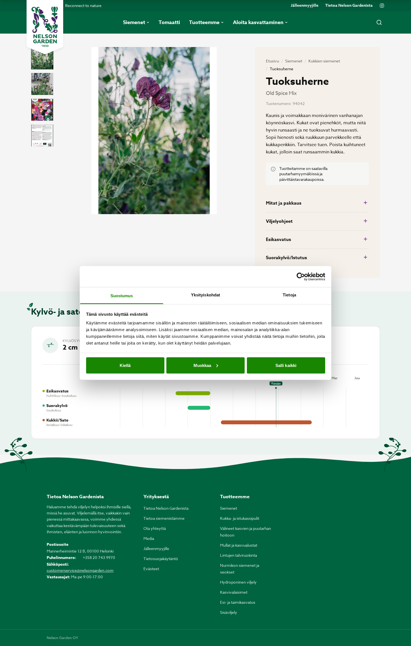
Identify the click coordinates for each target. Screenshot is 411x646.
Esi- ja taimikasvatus (237, 602)
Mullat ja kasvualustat (238, 545)
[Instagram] (381, 5)
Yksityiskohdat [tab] (205, 294)
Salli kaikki (285, 365)
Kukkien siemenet (324, 61)
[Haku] (379, 22)
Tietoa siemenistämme (164, 518)
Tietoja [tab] (289, 294)
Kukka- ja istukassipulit (239, 518)
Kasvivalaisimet (233, 592)
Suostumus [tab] (121, 295)
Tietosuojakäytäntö (160, 558)
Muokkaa (202, 365)
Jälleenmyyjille (304, 5)
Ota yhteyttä (154, 528)
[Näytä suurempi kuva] (154, 130)
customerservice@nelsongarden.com (80, 570)
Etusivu (272, 61)
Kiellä (125, 365)
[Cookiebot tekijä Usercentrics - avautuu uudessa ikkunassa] (300, 276)
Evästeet (151, 568)
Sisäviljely (228, 612)
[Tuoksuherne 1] (42, 58)
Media (148, 538)
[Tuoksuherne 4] (42, 135)
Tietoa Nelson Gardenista (349, 5)
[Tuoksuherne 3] (42, 110)
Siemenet (293, 61)
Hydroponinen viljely (238, 582)
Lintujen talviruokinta (238, 555)
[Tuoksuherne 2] (42, 84)
